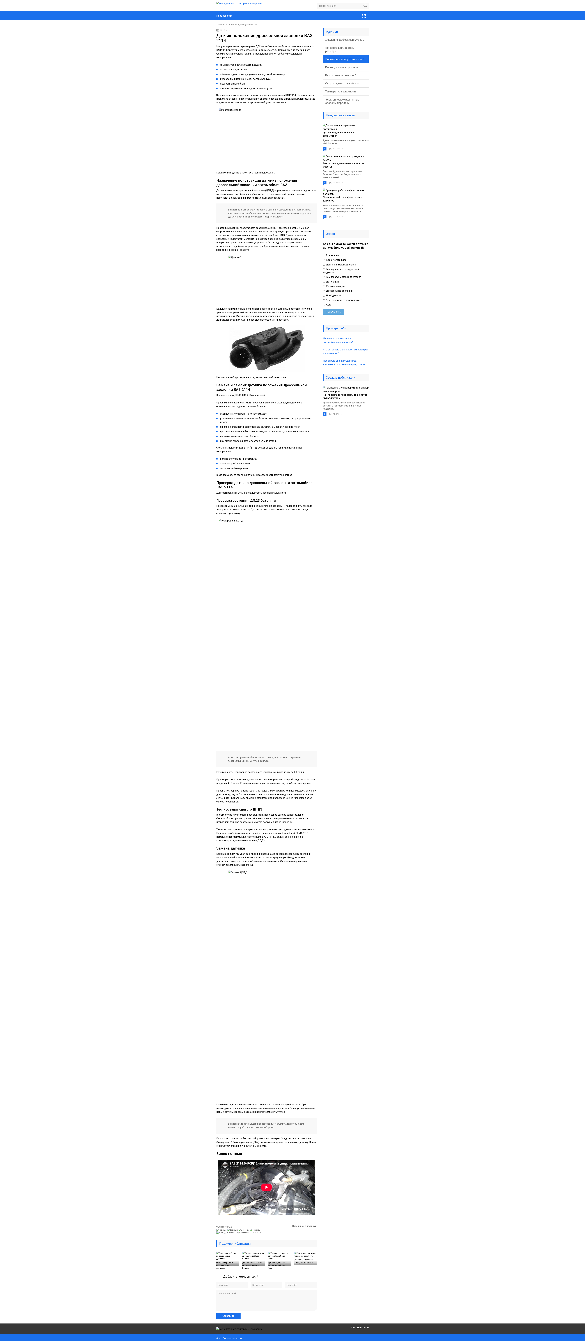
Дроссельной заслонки (339, 290)
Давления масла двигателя (341, 264)
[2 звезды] (233, 1230)
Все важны (332, 255)
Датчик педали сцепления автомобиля (338, 134)
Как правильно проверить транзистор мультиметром (345, 396)
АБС (328, 304)
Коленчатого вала (335, 259)
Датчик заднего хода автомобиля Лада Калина (252, 1265)
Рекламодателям (360, 1327)
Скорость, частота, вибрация (343, 83)
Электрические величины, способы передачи (342, 101)
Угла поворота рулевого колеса (343, 300)
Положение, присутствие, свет (344, 59)
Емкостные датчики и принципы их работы (304, 1261)
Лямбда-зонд (333, 295)
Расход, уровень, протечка (341, 67)
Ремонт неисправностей (340, 75)
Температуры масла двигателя (343, 277)
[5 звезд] (221, 1232)
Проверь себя (224, 15)
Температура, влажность (340, 91)
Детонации (332, 281)
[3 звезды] (244, 1230)
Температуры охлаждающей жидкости (341, 271)
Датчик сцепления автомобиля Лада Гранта (276, 1265)
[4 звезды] (255, 1230)
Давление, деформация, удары (345, 39)
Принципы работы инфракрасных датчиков (224, 1265)
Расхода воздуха (335, 286)
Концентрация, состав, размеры (339, 49)
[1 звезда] (221, 1230)
